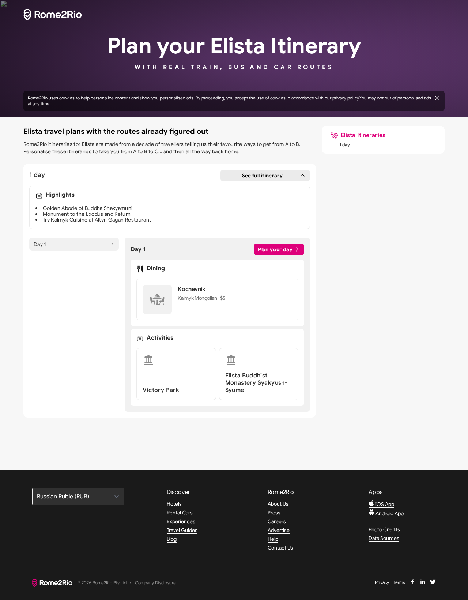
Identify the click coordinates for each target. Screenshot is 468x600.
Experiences (181, 521)
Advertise (279, 530)
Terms (399, 582)
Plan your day (275, 249)
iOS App (384, 504)
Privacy (382, 582)
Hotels (174, 504)
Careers (277, 521)
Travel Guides (182, 530)
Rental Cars (180, 512)
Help (273, 539)
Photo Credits (384, 529)
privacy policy (345, 98)
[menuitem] (358, 135)
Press (274, 512)
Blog (172, 539)
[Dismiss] (437, 98)
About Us (278, 504)
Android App (389, 513)
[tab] (74, 244)
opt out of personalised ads (404, 98)
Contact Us (280, 547)
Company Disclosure (155, 583)
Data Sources (384, 538)
